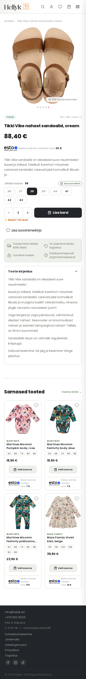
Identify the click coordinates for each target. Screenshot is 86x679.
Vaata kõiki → (72, 392)
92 (9, 552)
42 (9, 200)
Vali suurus (25, 469)
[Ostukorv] (69, 7)
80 (28, 453)
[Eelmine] (10, 65)
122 (63, 547)
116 (56, 547)
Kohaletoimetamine (18, 634)
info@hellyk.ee (15, 612)
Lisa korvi (60, 212)
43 (21, 200)
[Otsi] (42, 7)
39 (43, 191)
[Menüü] (77, 7)
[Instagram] (15, 662)
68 (15, 453)
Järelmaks (12, 639)
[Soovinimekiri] (60, 7)
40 (55, 191)
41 (66, 191)
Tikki (10, 117)
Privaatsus (12, 650)
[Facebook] (8, 662)
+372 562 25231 (15, 617)
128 (70, 547)
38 (32, 191)
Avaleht (9, 21)
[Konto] (51, 7)
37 (20, 191)
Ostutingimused (16, 645)
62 (9, 453)
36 (9, 191)
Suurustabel (72, 183)
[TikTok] (23, 662)
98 (15, 552)
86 (34, 453)
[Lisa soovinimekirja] (36, 405)
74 (21, 453)
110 (49, 547)
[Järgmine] (75, 65)
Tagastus (11, 655)
